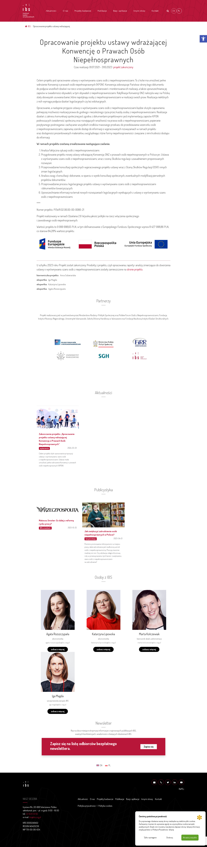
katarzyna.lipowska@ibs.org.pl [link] (103, 642)
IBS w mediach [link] (45, 528)
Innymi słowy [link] (139, 11)
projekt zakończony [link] (123, 67)
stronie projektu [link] (135, 269)
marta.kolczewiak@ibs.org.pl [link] (149, 642)
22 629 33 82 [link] (32, 813)
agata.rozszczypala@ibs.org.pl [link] (58, 642)
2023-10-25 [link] (72, 527)
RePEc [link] (181, 789)
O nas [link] (65, 11)
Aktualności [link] (51, 11)
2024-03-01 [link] (72, 448)
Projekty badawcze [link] (82, 11)
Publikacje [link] (102, 11)
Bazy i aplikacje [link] (120, 11)
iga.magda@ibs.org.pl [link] (57, 704)
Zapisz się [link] (148, 746)
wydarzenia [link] (44, 448)
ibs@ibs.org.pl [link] (35, 817)
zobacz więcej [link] (57, 649)
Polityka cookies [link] (105, 805)
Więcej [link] (171, 829)
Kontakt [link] (155, 11)
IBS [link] (29, 26)
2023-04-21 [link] (118, 538)
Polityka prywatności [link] (87, 805)
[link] (203, 38)
